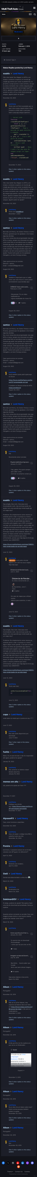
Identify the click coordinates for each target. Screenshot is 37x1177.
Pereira (6, 846)
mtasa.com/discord (15, 387)
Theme (9, 1171)
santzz (6, 228)
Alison (6, 987)
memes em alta (10, 781)
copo (5, 714)
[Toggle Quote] (12, 1050)
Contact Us (19, 1171)
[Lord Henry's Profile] (18, 38)
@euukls (12, 560)
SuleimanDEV (10, 899)
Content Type (10, 60)
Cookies (27, 1171)
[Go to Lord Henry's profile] (6, 105)
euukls (6, 73)
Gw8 (5, 873)
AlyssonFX (8, 818)
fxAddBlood (19, 211)
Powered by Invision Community (18, 1174)
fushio (6, 752)
